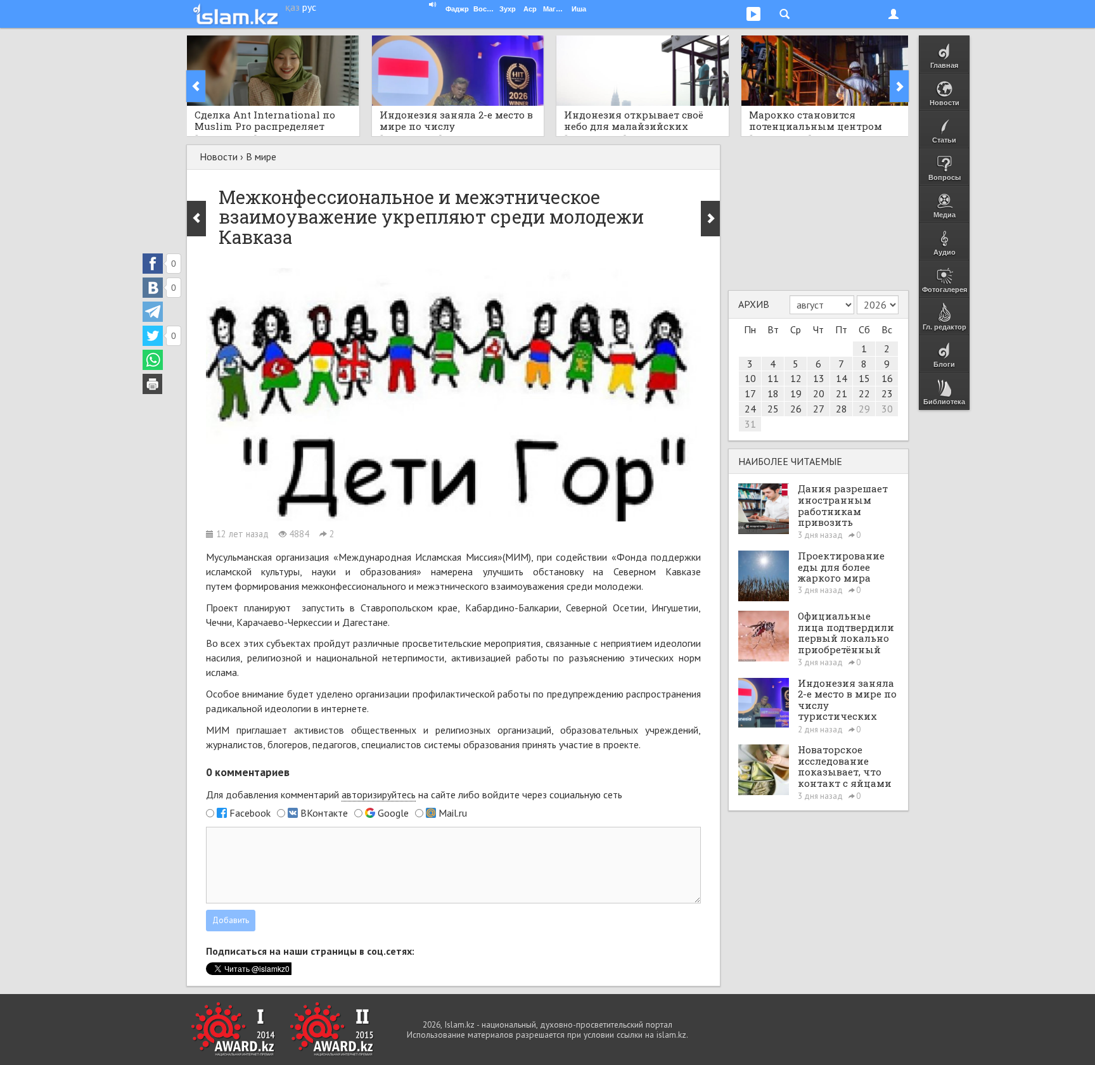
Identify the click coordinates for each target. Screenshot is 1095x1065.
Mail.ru (453, 813)
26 (796, 408)
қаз (292, 7)
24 (750, 408)
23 (887, 393)
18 (773, 393)
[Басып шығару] (153, 384)
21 (841, 393)
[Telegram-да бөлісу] (153, 312)
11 (773, 378)
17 (750, 393)
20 (818, 393)
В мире (261, 156)
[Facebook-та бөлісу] (153, 263)
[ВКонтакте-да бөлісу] (153, 287)
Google (393, 813)
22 (864, 393)
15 (864, 378)
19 (796, 393)
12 (796, 378)
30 (887, 408)
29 (864, 408)
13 (818, 378)
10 (750, 378)
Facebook (250, 813)
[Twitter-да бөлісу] (153, 336)
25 (773, 408)
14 (841, 378)
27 (818, 408)
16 (887, 378)
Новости (219, 156)
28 (841, 408)
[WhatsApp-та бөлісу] (153, 360)
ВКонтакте (324, 813)
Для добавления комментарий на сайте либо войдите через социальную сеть (414, 794)
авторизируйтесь (379, 794)
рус (309, 7)
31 (750, 424)
